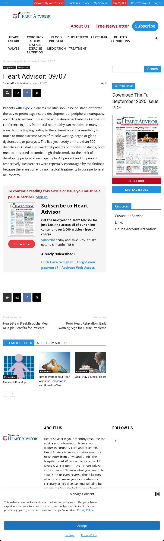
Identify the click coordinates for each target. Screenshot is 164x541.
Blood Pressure (56, 39)
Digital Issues (136, 190)
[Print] (7, 93)
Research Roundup (14, 382)
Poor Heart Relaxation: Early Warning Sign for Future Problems (82, 326)
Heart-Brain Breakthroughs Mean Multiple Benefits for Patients (26, 326)
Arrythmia (99, 37)
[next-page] (12, 394)
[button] (157, 494)
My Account (101, 3)
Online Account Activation (135, 229)
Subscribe (145, 26)
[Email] (17, 93)
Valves (13, 48)
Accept (82, 525)
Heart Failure (14, 39)
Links (119, 222)
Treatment (77, 48)
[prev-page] (5, 394)
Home (6, 61)
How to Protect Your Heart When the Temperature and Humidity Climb (54, 381)
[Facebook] (6, 3)
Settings (70, 535)
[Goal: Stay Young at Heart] (90, 362)
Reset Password (140, 3)
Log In (157, 3)
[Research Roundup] (18, 365)
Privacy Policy (85, 510)
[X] (36, 93)
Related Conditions (120, 39)
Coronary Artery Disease (35, 39)
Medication (56, 48)
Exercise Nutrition (35, 50)
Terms (43, 510)
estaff (10, 83)
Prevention (23, 67)
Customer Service (79, 3)
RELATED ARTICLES (19, 343)
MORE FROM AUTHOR (52, 343)
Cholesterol (78, 37)
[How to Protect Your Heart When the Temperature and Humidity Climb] (54, 362)
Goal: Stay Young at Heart (90, 376)
